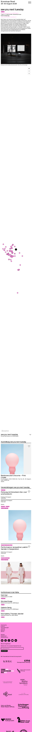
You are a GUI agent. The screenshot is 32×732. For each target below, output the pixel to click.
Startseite (4, 625)
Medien (3, 634)
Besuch (3, 630)
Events (3, 626)
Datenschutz (4, 637)
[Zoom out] (29, 71)
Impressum (4, 636)
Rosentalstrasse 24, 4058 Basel (9, 13)
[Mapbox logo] (5, 431)
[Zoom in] (29, 68)
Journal (3, 629)
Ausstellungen (5, 627)
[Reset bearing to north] (29, 73)
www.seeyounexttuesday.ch (8, 17)
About (2, 631)
